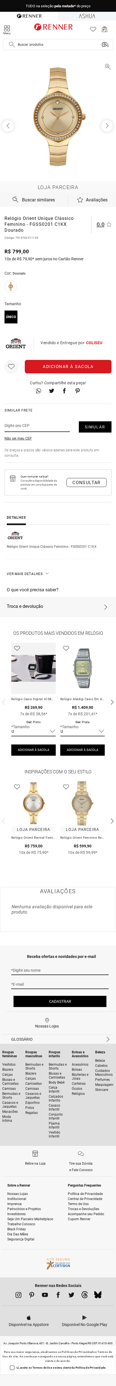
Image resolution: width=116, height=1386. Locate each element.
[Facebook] (58, 1296)
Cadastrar (60, 1001)
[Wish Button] (11, 366)
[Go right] (107, 126)
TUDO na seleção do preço (58, 6)
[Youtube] (44, 1296)
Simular (95, 427)
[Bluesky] (97, 1296)
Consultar (86, 482)
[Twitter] (71, 1296)
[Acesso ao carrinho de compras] (104, 30)
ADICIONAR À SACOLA (33, 750)
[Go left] (8, 126)
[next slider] (3, 701)
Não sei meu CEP (18, 438)
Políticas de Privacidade (78, 1351)
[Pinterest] (31, 1296)
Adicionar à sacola (68, 366)
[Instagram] (18, 1296)
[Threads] (84, 1296)
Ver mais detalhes (25, 574)
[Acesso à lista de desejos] (93, 30)
